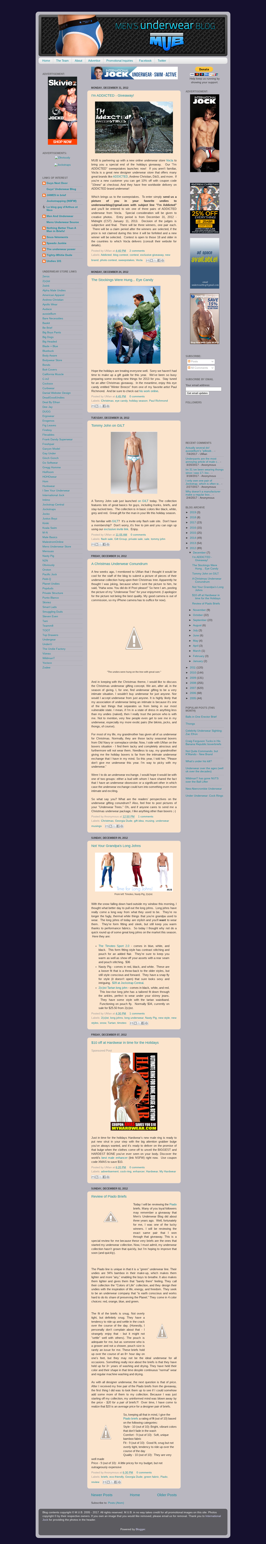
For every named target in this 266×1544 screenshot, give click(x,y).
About (78, 60)
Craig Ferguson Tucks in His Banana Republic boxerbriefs (203, 743)
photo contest (108, 260)
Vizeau (46, 653)
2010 (193, 672)
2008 (193, 682)
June (196, 635)
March (197, 650)
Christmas (107, 400)
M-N (45, 532)
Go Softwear (50, 462)
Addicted (106, 254)
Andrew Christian (52, 299)
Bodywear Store (52, 360)
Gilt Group (120, 539)
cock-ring (125, 1171)
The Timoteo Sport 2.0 (114, 946)
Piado (173, 1204)
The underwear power (61, 249)
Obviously (48, 565)
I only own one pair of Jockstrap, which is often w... (203, 482)
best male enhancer (114, 1157)
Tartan (112, 1022)
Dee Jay (47, 406)
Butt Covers (49, 369)
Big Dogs (48, 337)
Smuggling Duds (52, 611)
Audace (47, 309)
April (196, 645)
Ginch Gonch (50, 458)
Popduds (47, 588)
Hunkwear (48, 486)
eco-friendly (116, 1476)
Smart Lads (49, 607)
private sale (136, 539)
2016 (193, 527)
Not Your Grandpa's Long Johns (116, 846)
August (197, 625)
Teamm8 (47, 625)
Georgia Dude (123, 820)
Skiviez (46, 602)
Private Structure (52, 593)
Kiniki (45, 523)
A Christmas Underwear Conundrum (119, 564)
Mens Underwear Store (56, 546)
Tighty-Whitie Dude (59, 255)
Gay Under (49, 453)
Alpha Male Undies (54, 290)
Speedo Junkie (56, 243)
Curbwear (48, 388)
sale (146, 539)
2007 (193, 688)
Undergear (49, 639)
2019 (193, 512)
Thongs (190, 723)
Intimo (46, 499)
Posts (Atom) (116, 1502)
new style (164, 1017)
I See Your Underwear (56, 490)
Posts (194, 361)
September (200, 620)
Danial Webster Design (56, 392)
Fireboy (47, 430)
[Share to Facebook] (159, 260)
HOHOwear (49, 476)
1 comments (145, 816)
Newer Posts (102, 1495)
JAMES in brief (56, 195)
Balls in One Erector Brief (201, 716)
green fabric (151, 1476)
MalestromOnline (52, 541)
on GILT (143, 501)
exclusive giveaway (152, 254)
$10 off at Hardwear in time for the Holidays (125, 1043)
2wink (45, 285)
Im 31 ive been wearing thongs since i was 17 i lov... (205, 471)
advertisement (110, 1171)
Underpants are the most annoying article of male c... (202, 460)
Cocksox (47, 383)
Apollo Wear (49, 304)
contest (134, 254)
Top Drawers (50, 635)
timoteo (121, 1022)
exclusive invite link (116, 529)
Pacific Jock (49, 574)
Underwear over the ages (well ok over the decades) (204, 770)
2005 (193, 698)
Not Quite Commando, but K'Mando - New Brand (202, 753)
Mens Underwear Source (63, 222)
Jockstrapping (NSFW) (62, 201)
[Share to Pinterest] (163, 260)
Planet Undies (51, 583)
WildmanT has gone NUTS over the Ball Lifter (202, 780)
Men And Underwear (60, 216)
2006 (193, 693)
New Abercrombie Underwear (204, 788)
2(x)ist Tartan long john (113, 987)
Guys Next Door (57, 183)
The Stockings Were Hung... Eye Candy (122, 280)
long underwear (134, 1017)
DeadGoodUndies (53, 397)
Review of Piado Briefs (109, 1196)
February (199, 656)
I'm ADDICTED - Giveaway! (112, 95)
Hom (45, 481)
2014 (193, 537)
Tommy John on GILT (108, 425)
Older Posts (167, 1495)
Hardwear (152, 1171)
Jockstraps (49, 509)
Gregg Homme (51, 467)
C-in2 (45, 378)
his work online (148, 391)
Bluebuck (48, 350)
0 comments (137, 396)
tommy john (158, 539)
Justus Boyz (49, 518)
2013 (193, 543)
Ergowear (48, 416)
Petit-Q (46, 579)
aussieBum (49, 313)
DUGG (46, 411)
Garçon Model (51, 448)
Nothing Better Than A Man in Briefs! (61, 230)
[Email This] (148, 260)
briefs (134, 1418)
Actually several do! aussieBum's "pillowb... (200, 449)
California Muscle (53, 374)
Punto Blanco (50, 597)
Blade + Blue (50, 346)
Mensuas (48, 551)
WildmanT (48, 658)
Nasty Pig (151, 1017)
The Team (62, 60)
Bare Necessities (52, 318)
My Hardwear (167, 1171)
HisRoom (48, 472)
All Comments (199, 367)
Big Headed (49, 341)
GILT (115, 521)
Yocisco (47, 662)
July (196, 630)
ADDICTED (120, 176)
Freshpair (48, 444)
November (200, 610)
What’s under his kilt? (199, 761)
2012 (193, 548)
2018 (193, 517)
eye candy (121, 400)
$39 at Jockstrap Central (127, 982)
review (95, 1482)
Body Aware (49, 355)
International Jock (53, 495)
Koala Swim (49, 527)
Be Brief (47, 327)
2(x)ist (105, 1017)
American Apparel (53, 295)
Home (46, 60)
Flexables (48, 434)
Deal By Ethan (51, 402)
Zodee (46, 667)
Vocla (169, 160)
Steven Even (50, 616)
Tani (45, 621)
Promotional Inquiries (119, 60)
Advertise (94, 60)
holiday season (138, 400)
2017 (193, 522)
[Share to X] (155, 260)
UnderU (47, 644)
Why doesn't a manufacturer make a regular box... (203, 493)
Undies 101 (54, 261)
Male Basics (49, 537)
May (196, 640)
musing (149, 820)
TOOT (46, 630)
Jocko (46, 513)
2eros (45, 276)
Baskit (46, 323)
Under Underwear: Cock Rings (204, 795)
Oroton (46, 569)
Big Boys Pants (51, 332)
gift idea (139, 820)
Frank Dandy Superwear (57, 439)
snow (103, 1022)
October (198, 615)
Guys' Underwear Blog (61, 189)
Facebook (145, 60)
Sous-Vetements (57, 237)
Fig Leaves (49, 425)
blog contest (120, 254)
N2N (45, 560)
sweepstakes (126, 260)
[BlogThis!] (151, 260)
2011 (193, 667)
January (198, 661)
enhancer (138, 1171)
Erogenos (48, 420)
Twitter (162, 60)
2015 (193, 532)
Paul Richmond (158, 400)
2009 (193, 677)
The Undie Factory (53, 648)
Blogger (140, 1529)
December (200, 552)
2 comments (137, 250)
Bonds (46, 364)
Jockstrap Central (53, 504)
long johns (116, 1017)
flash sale (107, 539)
